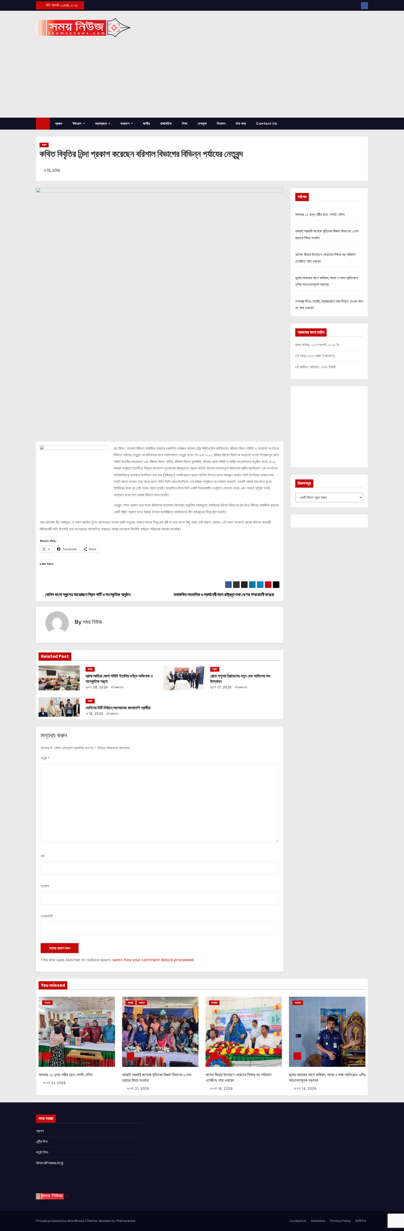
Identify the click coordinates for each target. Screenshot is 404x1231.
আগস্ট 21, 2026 (54, 1083)
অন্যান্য (47, 1002)
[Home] (43, 124)
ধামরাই (130, 1002)
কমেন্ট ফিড (42, 1152)
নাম (43, 856)
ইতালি (44, 145)
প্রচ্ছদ (58, 123)
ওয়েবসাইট (47, 916)
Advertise (318, 1221)
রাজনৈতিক (166, 123)
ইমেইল (45, 886)
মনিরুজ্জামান (117, 687)
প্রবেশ (40, 1131)
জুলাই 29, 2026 (97, 687)
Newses (105, 1221)
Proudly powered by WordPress (60, 1221)
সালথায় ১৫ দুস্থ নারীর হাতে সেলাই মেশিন (320, 214)
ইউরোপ (77, 123)
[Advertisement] (202, 82)
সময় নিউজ (92, 622)
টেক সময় (241, 123)
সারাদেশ (125, 123)
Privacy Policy (340, 1221)
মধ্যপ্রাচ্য (101, 123)
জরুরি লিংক (360, 1221)
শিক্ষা (184, 123)
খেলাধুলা (202, 123)
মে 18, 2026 (94, 713)
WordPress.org (49, 1163)
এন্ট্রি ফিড (42, 1141)
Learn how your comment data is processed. (153, 960)
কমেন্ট (45, 758)
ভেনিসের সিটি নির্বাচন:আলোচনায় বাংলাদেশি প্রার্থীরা (118, 707)
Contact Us (266, 123)
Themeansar (126, 1221)
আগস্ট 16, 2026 (221, 1088)
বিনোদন (221, 123)
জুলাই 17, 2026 (221, 687)
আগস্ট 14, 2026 (304, 1088)
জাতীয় (146, 123)
